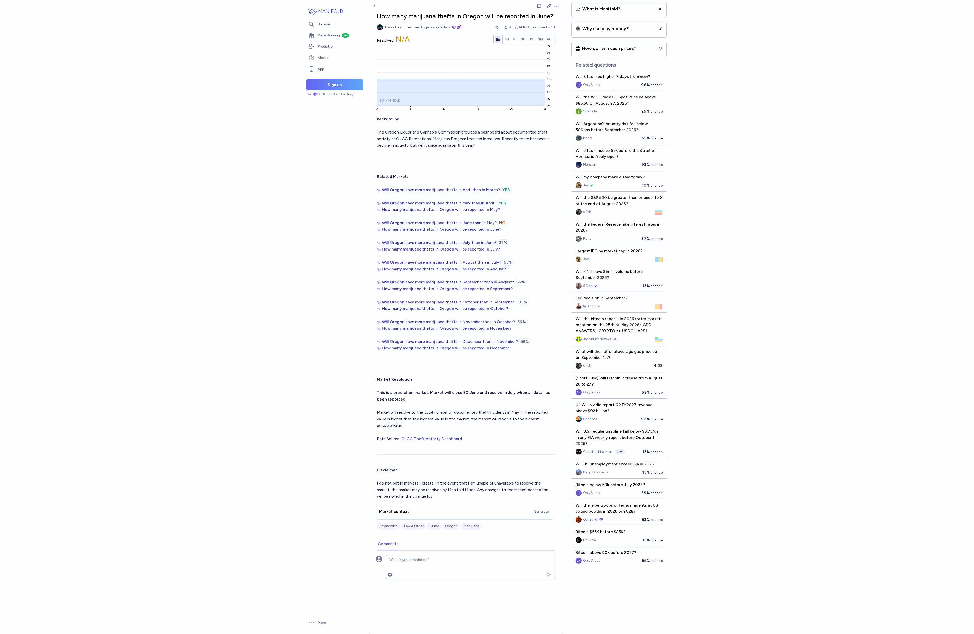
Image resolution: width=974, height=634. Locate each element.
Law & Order (414, 526)
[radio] (507, 39)
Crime (434, 526)
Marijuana (471, 526)
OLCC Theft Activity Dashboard (431, 438)
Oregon (451, 526)
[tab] (388, 544)
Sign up (335, 84)
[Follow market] (539, 6)
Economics (388, 526)
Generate (541, 511)
